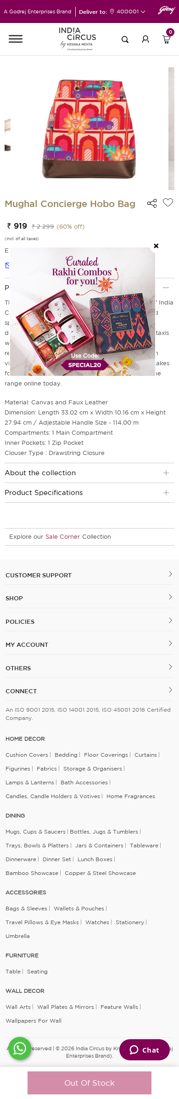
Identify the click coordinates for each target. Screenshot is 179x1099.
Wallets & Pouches (79, 908)
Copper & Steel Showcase (100, 872)
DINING (15, 815)
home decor (25, 739)
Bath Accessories (84, 782)
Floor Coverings (106, 754)
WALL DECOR (25, 991)
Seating (37, 971)
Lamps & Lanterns (30, 782)
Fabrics (47, 768)
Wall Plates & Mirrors (65, 1006)
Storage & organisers (92, 768)
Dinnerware (21, 859)
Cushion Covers (27, 754)
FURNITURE (22, 955)
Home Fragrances (130, 796)
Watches (97, 922)
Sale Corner (62, 536)
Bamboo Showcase (32, 872)
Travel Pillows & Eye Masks (42, 922)
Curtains (145, 754)
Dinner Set (57, 859)
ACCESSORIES (26, 892)
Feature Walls (119, 1006)
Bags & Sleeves (26, 908)
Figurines (18, 768)
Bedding (66, 754)
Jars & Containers (99, 845)
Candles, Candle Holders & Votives (53, 796)
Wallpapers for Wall (34, 1020)
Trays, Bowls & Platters (37, 845)
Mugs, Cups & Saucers (36, 831)
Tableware (144, 845)
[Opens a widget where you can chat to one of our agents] (144, 1050)
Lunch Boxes (95, 859)
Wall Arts (18, 1006)
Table (13, 971)
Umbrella (18, 935)
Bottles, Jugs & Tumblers (104, 831)
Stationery (130, 922)
